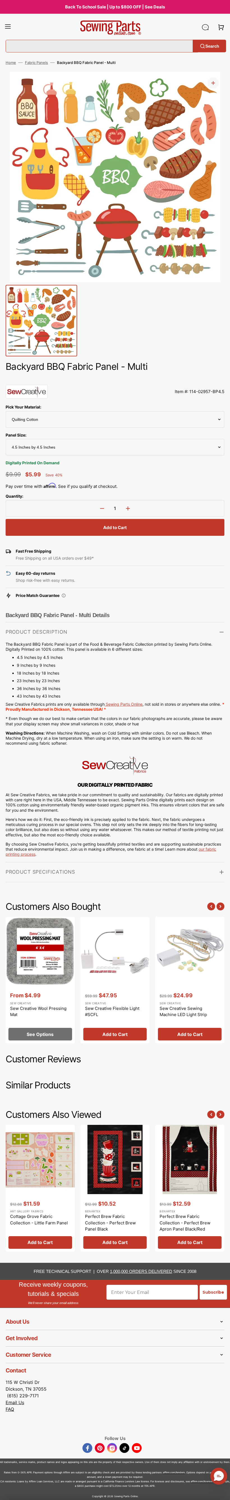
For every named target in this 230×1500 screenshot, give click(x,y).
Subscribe (213, 1292)
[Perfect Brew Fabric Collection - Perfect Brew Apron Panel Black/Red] (189, 1188)
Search (212, 45)
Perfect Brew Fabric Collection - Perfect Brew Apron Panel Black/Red (185, 1223)
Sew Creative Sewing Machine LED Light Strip (183, 1011)
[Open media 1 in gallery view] (213, 83)
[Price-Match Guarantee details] (63, 595)
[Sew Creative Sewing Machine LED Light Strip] (189, 980)
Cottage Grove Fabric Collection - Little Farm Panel (39, 1220)
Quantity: (14, 496)
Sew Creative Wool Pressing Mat (38, 1011)
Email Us (15, 1402)
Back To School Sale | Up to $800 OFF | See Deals (115, 7)
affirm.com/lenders (174, 1472)
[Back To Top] (221, 1491)
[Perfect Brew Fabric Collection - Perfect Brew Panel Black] (115, 1188)
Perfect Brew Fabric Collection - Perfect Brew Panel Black (110, 1223)
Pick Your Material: (23, 407)
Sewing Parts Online (124, 704)
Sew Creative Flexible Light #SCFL (112, 1011)
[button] (8, 27)
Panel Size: (16, 435)
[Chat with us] (205, 27)
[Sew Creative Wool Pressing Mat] (40, 980)
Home (11, 62)
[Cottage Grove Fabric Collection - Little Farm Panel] (40, 1188)
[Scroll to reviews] (115, 379)
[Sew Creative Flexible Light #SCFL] (115, 980)
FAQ (10, 1409)
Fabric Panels (36, 62)
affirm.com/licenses (202, 1481)
